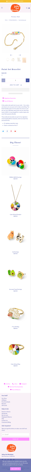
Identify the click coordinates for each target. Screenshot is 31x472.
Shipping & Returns (7, 417)
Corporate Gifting (6, 422)
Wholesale (4, 413)
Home (6, 20)
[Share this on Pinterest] (11, 131)
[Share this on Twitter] (3, 131)
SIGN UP (15, 439)
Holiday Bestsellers (13, 20)
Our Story (4, 398)
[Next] (20, 55)
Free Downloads (6, 402)
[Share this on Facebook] (7, 131)
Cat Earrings (15, 252)
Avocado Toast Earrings (15, 289)
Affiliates (4, 400)
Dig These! (15, 142)
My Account (5, 415)
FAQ (3, 418)
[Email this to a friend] (15, 131)
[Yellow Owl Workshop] (15, 8)
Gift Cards (4, 405)
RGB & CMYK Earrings (15, 177)
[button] (15, 90)
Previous (13, 16)
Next (18, 16)
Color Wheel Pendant (15, 214)
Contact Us (5, 420)
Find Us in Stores (6, 411)
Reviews (4, 403)
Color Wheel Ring (15, 364)
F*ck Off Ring (15, 326)
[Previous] (11, 55)
